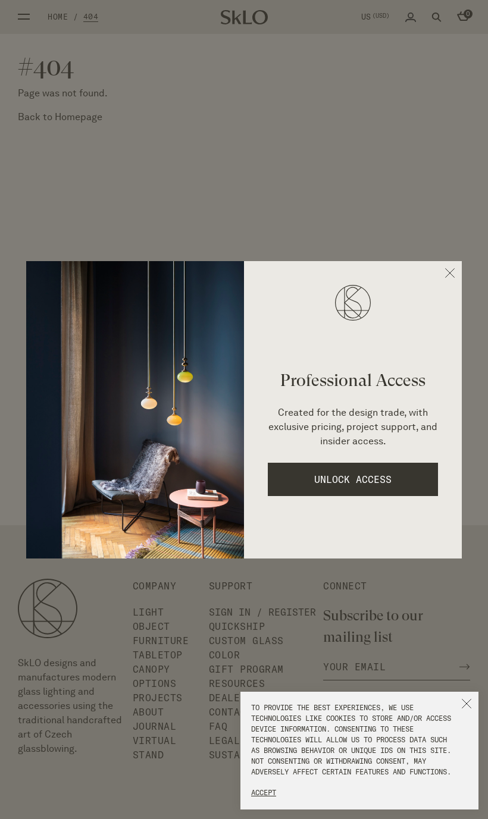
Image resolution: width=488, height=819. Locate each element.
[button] (466, 703)
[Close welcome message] (450, 273)
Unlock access (353, 479)
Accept (263, 792)
